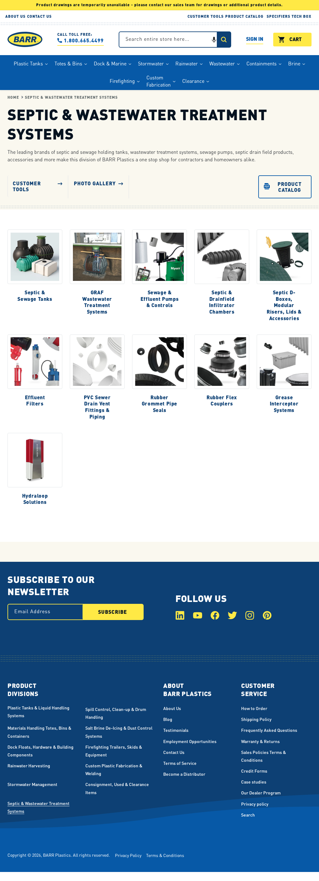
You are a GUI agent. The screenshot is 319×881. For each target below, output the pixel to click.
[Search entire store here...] (224, 39)
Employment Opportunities (190, 741)
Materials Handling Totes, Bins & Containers (39, 731)
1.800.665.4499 (84, 40)
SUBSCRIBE (112, 612)
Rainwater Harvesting (28, 765)
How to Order (254, 708)
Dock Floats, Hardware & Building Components (40, 750)
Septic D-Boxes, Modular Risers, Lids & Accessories (284, 305)
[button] (214, 39)
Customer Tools (27, 186)
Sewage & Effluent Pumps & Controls (159, 298)
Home (13, 97)
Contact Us (173, 752)
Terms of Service (180, 763)
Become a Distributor (184, 774)
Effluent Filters (35, 400)
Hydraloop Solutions (35, 498)
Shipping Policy (256, 719)
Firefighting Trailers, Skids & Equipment (113, 750)
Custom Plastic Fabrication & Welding (113, 769)
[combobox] (175, 39)
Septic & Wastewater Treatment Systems (71, 97)
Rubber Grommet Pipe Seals (159, 403)
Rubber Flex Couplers (222, 400)
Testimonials (175, 730)
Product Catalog (290, 186)
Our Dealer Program (261, 792)
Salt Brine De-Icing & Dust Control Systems (118, 731)
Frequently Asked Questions (269, 730)
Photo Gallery (95, 183)
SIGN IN (254, 39)
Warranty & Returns (260, 741)
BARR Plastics (57, 855)
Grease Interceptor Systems (284, 403)
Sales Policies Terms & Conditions (263, 756)
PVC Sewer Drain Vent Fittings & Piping (97, 406)
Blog (167, 719)
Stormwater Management (32, 784)
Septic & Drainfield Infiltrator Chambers (222, 302)
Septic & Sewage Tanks (34, 295)
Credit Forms (254, 771)
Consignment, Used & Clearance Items (117, 788)
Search (248, 814)
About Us (172, 708)
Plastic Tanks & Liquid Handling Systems (38, 711)
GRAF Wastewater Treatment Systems (97, 302)
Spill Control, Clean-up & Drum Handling (115, 713)
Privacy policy (255, 804)
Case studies (253, 781)
